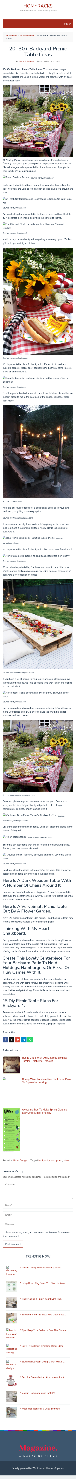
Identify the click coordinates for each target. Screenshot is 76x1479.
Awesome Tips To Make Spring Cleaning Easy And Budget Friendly (45, 1111)
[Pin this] (17, 1039)
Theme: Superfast (55, 1468)
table (66, 1160)
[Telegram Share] (24, 1039)
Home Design (20, 1160)
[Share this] (5, 1039)
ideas (52, 1160)
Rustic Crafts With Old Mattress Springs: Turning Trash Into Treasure (44, 1059)
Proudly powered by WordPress (28, 1468)
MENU (67, 23)
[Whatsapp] (30, 1039)
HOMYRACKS (38, 6)
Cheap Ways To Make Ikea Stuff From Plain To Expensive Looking (46, 1080)
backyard (43, 1160)
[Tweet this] (11, 1039)
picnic (59, 1160)
